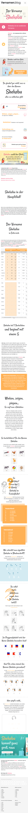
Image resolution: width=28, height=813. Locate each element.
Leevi (2, 803)
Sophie (2, 790)
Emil (13, 514)
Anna (21, 244)
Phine (2, 805)
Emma (25, 244)
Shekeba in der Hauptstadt (13, 122)
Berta (13, 519)
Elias (16, 792)
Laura (2, 270)
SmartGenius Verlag (18, 802)
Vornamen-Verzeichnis (6, 779)
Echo (11, 535)
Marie (17, 244)
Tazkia (2, 286)
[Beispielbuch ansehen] (14, 71)
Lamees (14, 246)
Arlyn (7, 246)
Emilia (19, 244)
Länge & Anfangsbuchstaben (8, 129)
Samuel (13, 511)
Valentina (3, 273)
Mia (2, 267)
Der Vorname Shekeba (7, 137)
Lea (2, 278)
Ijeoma (10, 246)
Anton (13, 520)
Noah (16, 793)
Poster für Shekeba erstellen (7, 752)
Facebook (16, 804)
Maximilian (17, 790)
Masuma (2, 309)
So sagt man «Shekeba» (10, 114)
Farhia (5, 246)
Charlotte (2, 792)
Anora (2, 313)
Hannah (2, 275)
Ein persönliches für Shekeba (22, 107)
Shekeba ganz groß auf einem (19, 145)
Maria (2, 791)
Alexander (17, 789)
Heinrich (13, 512)
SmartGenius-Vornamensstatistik (7, 317)
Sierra (11, 532)
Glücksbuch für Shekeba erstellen (14, 161)
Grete (2, 802)
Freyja (2, 804)
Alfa (11, 541)
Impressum (16, 803)
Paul (16, 791)
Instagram (16, 805)
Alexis (2, 806)
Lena (2, 264)
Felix (16, 794)
